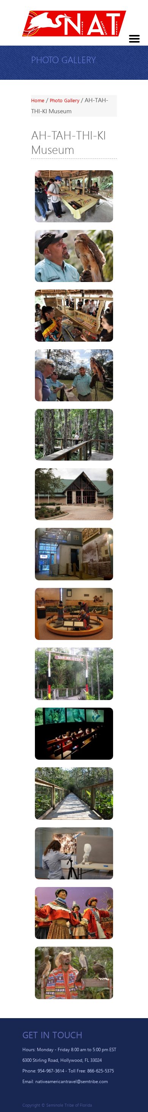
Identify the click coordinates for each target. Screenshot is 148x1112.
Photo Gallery (65, 101)
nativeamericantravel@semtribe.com (71, 1081)
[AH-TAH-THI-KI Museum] (74, 196)
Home (38, 101)
